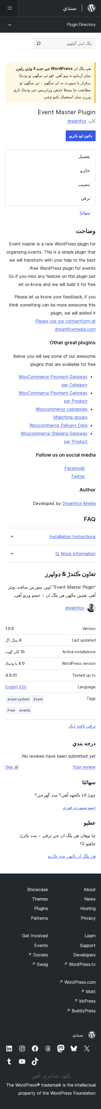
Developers (84, 955)
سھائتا (85, 212)
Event (38, 699)
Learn (90, 935)
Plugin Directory (81, 24)
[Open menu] (8, 8)
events (24, 710)
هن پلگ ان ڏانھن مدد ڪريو (72, 856)
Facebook (74, 468)
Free (11, 710)
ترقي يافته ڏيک (82, 726)
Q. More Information (75, 553)
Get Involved (35, 935)
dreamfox (76, 121)
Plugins (41, 908)
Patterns (39, 918)
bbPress (85, 1001)
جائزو (85, 170)
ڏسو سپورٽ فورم (79, 807)
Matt (88, 991)
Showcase (37, 889)
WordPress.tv (80, 964)
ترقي (85, 198)
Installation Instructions (73, 536)
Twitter (78, 476)
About (90, 889)
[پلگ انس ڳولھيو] (38, 43)
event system (18, 699)
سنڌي (77, 1035)
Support (88, 945)
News (90, 899)
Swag (40, 964)
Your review (84, 767)
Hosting (88, 908)
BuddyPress (81, 1010)
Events (41, 945)
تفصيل (84, 156)
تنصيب (84, 184)
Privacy (88, 918)
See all (11, 767)
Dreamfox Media (79, 503)
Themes (40, 899)
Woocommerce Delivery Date (58, 425)
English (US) (16, 687)
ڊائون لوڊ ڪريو (80, 135)
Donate (38, 955)
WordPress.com (77, 982)
